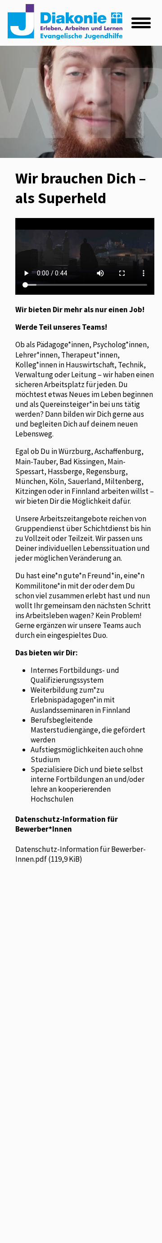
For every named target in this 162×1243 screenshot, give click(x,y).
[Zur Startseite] (65, 21)
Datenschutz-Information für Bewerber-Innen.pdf (80, 854)
